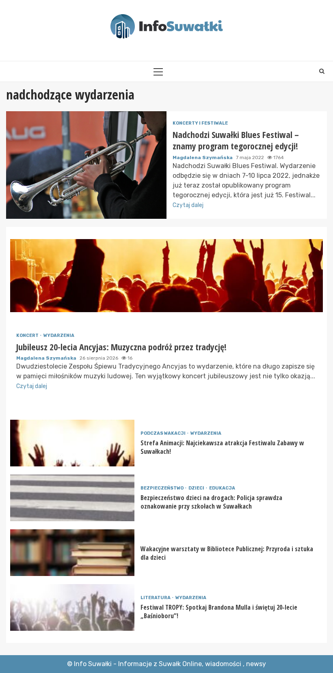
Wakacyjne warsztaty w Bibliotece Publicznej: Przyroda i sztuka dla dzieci (72, 552)
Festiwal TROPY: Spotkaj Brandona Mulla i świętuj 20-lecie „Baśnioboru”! (72, 607)
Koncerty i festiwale (200, 123)
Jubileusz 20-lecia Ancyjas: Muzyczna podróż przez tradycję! (166, 275)
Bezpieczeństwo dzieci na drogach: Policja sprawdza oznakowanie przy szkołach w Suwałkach (72, 498)
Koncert (27, 335)
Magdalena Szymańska (203, 157)
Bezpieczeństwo (162, 488)
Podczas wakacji (163, 433)
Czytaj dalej (188, 205)
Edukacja (222, 488)
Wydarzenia (58, 335)
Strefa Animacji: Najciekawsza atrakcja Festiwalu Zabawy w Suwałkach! (72, 443)
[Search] (322, 71)
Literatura (156, 597)
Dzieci (196, 488)
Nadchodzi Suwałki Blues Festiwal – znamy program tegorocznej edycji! (86, 165)
